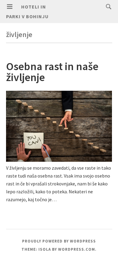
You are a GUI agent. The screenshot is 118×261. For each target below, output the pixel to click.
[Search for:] (107, 6)
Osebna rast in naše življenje (52, 71)
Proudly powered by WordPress (59, 241)
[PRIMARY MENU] (9, 6)
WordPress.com (76, 249)
